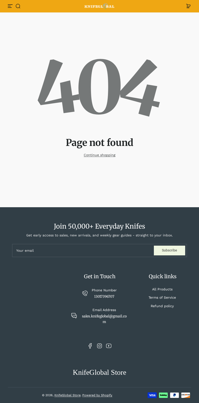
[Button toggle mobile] (11, 6)
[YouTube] (109, 346)
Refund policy (162, 306)
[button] (18, 6)
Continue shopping (99, 155)
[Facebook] (90, 346)
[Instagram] (99, 346)
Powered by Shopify (97, 395)
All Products (162, 289)
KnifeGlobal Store (67, 395)
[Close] (50, 10)
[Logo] (99, 6)
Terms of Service (162, 297)
